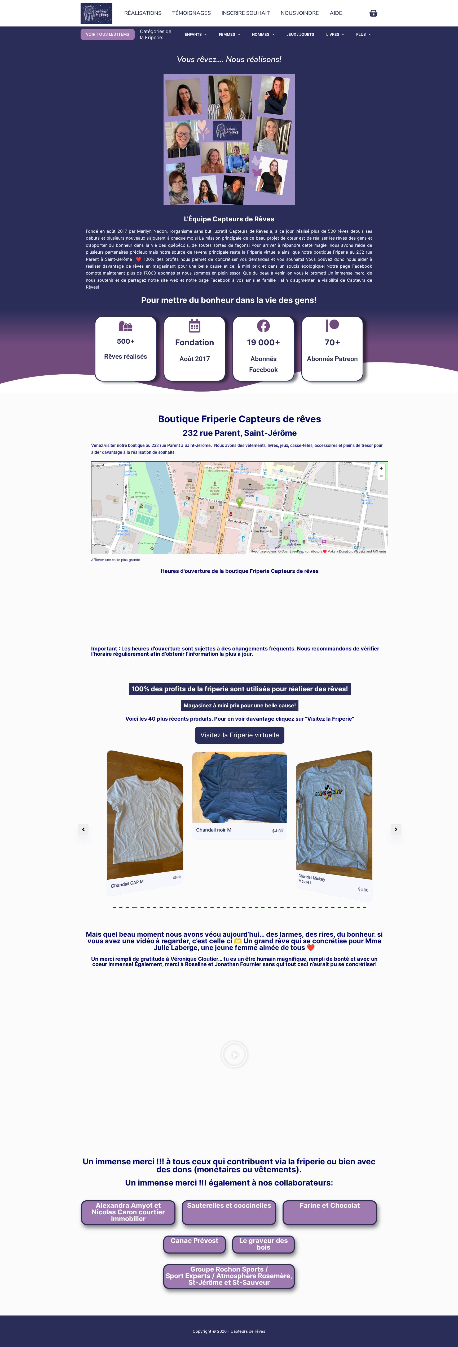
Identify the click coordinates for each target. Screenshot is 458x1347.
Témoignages (191, 13)
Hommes (260, 34)
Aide (336, 13)
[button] (114, 907)
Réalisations (142, 13)
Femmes (227, 34)
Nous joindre (300, 13)
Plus (361, 34)
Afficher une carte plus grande (115, 560)
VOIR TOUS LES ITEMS (107, 34)
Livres (332, 34)
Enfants (193, 34)
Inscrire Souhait (246, 13)
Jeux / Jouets (300, 34)
